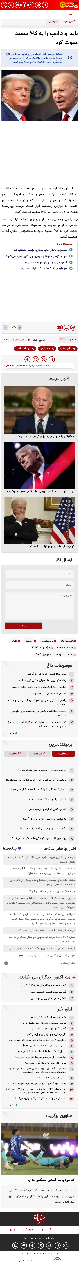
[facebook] (27, 359)
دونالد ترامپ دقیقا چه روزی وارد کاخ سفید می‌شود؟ (36, 256)
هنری (12, 1230)
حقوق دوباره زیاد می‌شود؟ (51, 1078)
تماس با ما (29, 1238)
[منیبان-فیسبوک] (24, 5)
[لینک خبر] (73, 328)
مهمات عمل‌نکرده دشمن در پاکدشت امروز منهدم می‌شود (39, 713)
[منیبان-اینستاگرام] (38, 5)
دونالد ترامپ (23, 349)
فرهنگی (28, 1230)
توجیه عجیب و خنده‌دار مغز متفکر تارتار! (42, 770)
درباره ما (51, 1238)
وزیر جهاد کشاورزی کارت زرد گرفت (47, 674)
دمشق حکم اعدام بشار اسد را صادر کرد (45, 693)
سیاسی (65, 1230)
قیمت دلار (66, 641)
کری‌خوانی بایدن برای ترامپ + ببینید (45, 262)
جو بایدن (45, 349)
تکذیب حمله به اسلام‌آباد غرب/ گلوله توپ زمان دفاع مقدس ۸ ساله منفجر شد (36, 724)
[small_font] (5, 327)
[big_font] (19, 327)
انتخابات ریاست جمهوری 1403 (54, 655)
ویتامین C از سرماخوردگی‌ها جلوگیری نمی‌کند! (39, 838)
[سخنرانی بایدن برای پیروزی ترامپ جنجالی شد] (39, 409)
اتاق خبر (64, 1009)
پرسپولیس (46, 641)
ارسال (23, 626)
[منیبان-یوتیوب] (18, 5)
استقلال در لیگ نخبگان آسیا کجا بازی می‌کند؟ (40, 1098)
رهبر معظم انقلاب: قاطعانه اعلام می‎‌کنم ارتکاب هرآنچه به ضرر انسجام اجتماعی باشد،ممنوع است (36, 1090)
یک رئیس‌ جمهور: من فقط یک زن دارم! (43, 829)
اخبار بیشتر (8, 733)
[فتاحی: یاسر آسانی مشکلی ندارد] (39, 1149)
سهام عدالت (65, 648)
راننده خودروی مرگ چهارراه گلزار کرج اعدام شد (41, 680)
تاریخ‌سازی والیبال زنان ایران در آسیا (44, 819)
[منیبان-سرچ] (66, 1245)
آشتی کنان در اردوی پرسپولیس (47, 809)
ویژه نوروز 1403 (41, 648)
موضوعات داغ (59, 665)
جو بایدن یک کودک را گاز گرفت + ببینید (43, 269)
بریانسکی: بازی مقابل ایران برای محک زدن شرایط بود (36, 780)
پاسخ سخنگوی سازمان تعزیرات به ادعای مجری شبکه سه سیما (37, 703)
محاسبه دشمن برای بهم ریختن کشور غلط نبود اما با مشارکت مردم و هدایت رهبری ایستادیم (37, 1070)
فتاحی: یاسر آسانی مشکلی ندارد (47, 799)
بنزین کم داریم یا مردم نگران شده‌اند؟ (45, 1063)
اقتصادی (47, 1230)
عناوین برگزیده (58, 1116)
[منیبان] (69, 5)
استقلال (28, 641)
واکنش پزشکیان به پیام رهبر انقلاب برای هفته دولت (37, 1083)
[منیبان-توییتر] (31, 5)
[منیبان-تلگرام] (45, 5)
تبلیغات (41, 1238)
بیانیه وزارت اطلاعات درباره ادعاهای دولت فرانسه (39, 687)
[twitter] (44, 359)
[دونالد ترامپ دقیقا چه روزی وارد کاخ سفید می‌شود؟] (39, 465)
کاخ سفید (65, 349)
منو (71, 14)
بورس (13, 641)
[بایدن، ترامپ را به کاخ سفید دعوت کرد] (52, 359)
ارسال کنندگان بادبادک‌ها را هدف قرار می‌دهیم (38, 790)
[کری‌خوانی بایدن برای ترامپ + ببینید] (39, 520)
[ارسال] (60, 328)
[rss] (11, 5)
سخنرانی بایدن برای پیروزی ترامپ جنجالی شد (40, 250)
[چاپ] (66, 328)
